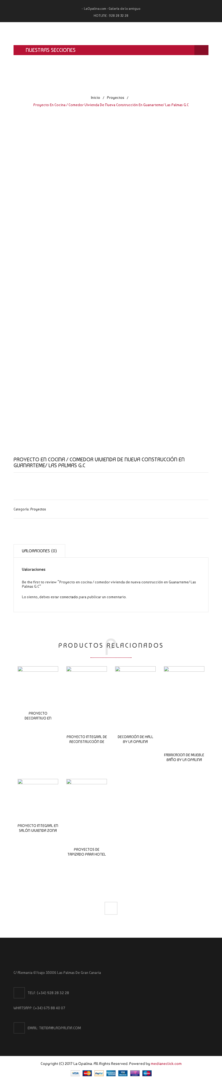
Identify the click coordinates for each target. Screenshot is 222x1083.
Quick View (38, 687)
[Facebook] (111, 908)
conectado (69, 597)
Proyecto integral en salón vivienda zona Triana (38, 830)
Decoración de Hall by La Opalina (135, 739)
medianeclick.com (166, 1063)
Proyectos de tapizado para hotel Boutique (86, 854)
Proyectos (115, 97)
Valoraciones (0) (39, 550)
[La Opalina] (111, 33)
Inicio (95, 97)
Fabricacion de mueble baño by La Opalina (184, 757)
